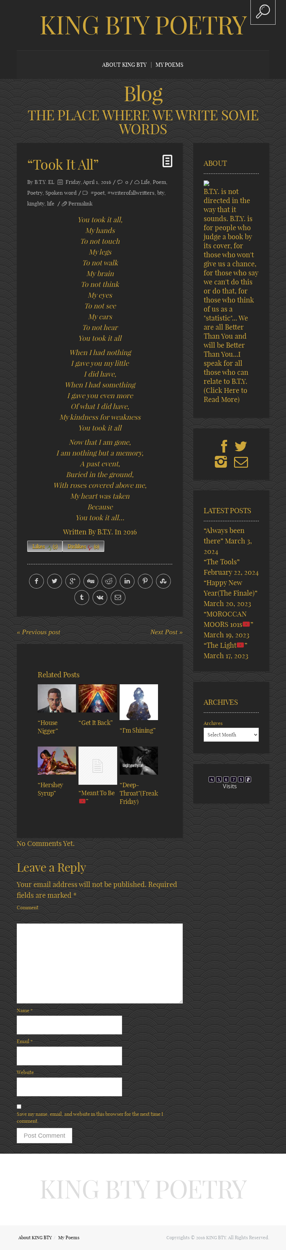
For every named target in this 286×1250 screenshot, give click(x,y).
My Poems (169, 64)
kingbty (35, 203)
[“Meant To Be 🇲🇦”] (97, 766)
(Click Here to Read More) (225, 395)
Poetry (35, 192)
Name (25, 1010)
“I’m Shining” (137, 730)
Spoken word (61, 192)
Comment (27, 907)
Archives (213, 723)
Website (25, 1072)
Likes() (45, 546)
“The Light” (225, 645)
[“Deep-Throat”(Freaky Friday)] (139, 761)
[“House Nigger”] (57, 698)
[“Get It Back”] (97, 698)
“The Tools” (222, 561)
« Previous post (38, 632)
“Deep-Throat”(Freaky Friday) (140, 793)
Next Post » (166, 632)
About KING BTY (124, 64)
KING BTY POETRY (142, 25)
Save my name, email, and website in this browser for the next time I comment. (90, 1117)
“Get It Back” (95, 723)
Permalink (80, 203)
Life (145, 182)
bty (160, 192)
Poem (159, 182)
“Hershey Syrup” (50, 789)
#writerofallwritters (131, 192)
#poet (98, 192)
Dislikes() (83, 546)
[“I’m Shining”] (139, 702)
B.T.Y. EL (44, 182)
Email (25, 1041)
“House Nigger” (48, 727)
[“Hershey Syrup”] (57, 761)
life (50, 203)
